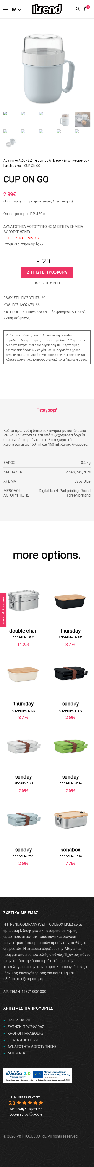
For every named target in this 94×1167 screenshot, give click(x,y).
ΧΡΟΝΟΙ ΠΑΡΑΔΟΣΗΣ (25, 1033)
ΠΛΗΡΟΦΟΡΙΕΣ (20, 1020)
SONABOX (71, 850)
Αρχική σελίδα (14, 160)
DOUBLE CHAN (23, 631)
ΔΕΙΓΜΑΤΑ (16, 1053)
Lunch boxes (12, 165)
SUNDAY (70, 704)
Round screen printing (79, 493)
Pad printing (69, 491)
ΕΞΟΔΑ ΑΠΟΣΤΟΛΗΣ (24, 1040)
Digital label (48, 491)
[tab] (47, 410)
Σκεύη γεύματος (75, 160)
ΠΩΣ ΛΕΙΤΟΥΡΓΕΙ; (46, 283)
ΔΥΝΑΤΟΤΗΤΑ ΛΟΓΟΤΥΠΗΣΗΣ (32, 1047)
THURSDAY (70, 631)
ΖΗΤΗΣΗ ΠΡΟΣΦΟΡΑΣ (26, 1027)
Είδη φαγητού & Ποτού (44, 160)
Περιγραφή (47, 410)
